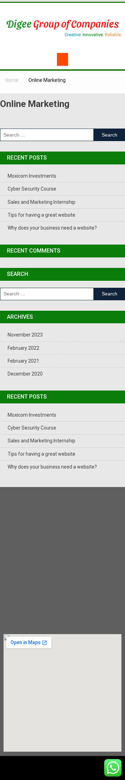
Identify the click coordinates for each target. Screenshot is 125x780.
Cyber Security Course (32, 189)
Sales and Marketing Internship (41, 202)
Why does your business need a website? (52, 228)
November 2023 (25, 335)
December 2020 (25, 374)
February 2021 (23, 361)
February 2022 (23, 348)
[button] (62, 59)
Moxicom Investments (32, 176)
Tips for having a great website (41, 215)
